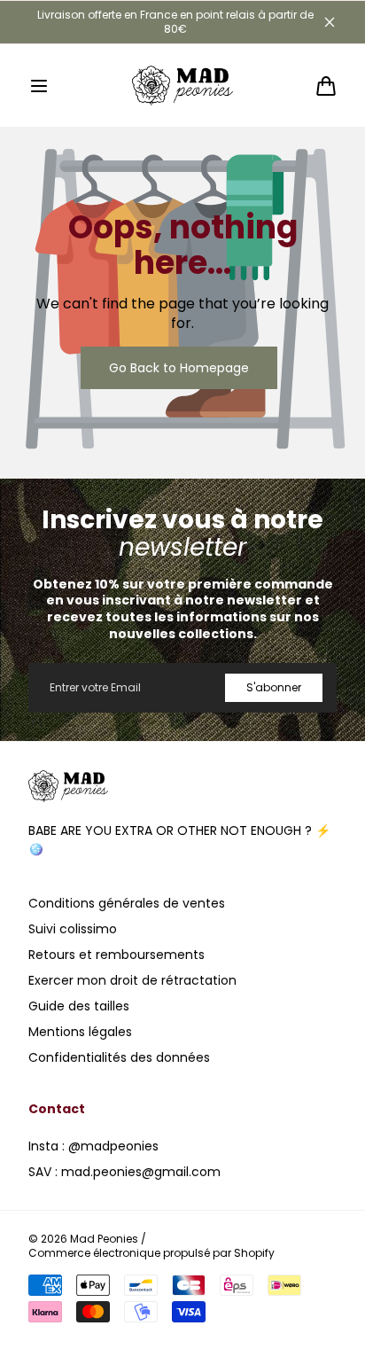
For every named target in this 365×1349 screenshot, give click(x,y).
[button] (39, 86)
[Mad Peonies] (183, 85)
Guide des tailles (78, 1006)
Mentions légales (80, 1032)
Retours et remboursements (116, 954)
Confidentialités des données (119, 1057)
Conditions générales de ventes (126, 903)
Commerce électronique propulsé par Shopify (151, 1253)
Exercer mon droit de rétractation (132, 980)
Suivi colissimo (72, 929)
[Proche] (329, 22)
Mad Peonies (104, 1239)
